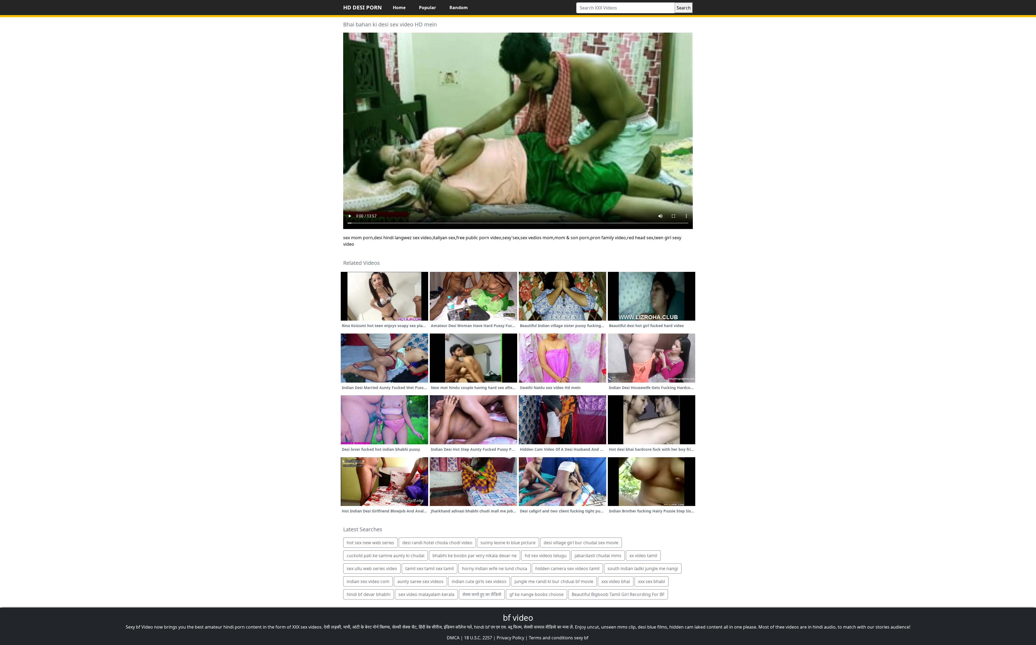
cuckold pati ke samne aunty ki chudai (385, 556)
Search (684, 8)
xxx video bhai (615, 581)
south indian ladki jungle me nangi (643, 568)
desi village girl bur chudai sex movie (581, 543)
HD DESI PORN (362, 7)
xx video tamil (643, 556)
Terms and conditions (551, 638)
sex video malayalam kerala (426, 594)
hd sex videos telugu (546, 556)
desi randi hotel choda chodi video (437, 543)
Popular (427, 8)
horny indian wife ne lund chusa (494, 568)
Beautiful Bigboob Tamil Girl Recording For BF (618, 594)
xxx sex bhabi (651, 581)
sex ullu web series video (372, 568)
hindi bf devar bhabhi (368, 594)
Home (399, 8)
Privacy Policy (510, 638)
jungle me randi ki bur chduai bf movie (553, 581)
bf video (518, 617)
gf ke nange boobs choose (536, 594)
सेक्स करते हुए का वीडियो (481, 594)
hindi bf (482, 627)
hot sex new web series (370, 543)
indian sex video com (368, 581)
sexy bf (581, 638)
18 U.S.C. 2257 (478, 638)
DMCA (453, 638)
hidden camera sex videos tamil (567, 568)
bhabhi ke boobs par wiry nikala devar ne (474, 556)
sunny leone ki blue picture (508, 543)
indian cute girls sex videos (479, 581)
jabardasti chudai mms (598, 556)
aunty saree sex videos (420, 581)
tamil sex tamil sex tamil (429, 568)
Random (458, 8)
